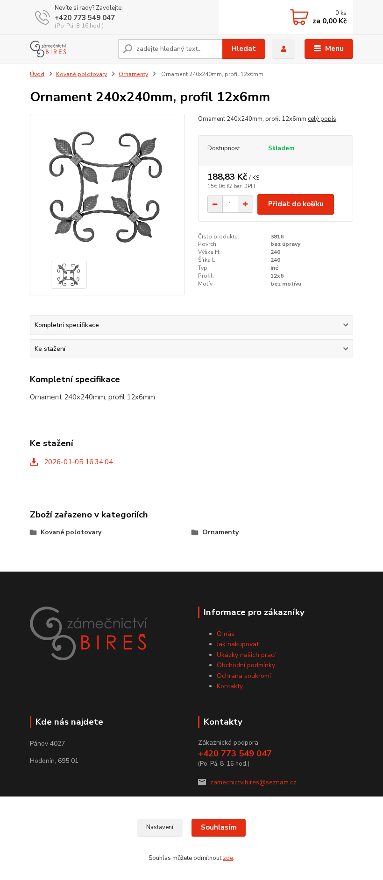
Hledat (244, 48)
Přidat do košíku (296, 204)
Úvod (37, 74)
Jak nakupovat (238, 644)
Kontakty (230, 686)
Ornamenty (133, 74)
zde (228, 858)
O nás (225, 633)
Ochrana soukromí (244, 675)
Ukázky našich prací (246, 654)
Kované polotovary (81, 74)
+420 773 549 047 (85, 17)
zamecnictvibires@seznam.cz (253, 782)
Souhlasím (219, 827)
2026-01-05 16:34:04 (77, 462)
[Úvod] (70, 49)
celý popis (322, 119)
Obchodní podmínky (246, 665)
